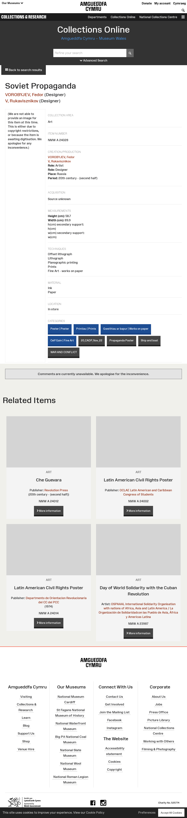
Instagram (114, 728)
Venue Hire (26, 749)
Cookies (114, 761)
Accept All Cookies (171, 812)
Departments (97, 17)
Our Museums (11, 3)
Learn (26, 718)
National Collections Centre (158, 17)
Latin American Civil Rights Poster (138, 479)
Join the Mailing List (114, 712)
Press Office (158, 712)
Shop (26, 741)
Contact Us (114, 696)
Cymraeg (179, 3)
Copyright (114, 769)
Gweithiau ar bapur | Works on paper (125, 328)
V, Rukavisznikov (21, 100)
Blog (26, 725)
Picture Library (158, 720)
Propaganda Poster (121, 340)
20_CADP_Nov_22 (91, 340)
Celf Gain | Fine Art (62, 340)
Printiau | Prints (86, 328)
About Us (158, 696)
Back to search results (25, 70)
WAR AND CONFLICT (63, 352)
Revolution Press (56, 490)
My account (162, 3)
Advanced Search (94, 60)
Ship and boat (149, 340)
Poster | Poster (59, 328)
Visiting (26, 696)
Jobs (158, 704)
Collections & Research (23, 17)
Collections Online (123, 17)
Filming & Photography (158, 749)
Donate (147, 3)
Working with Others (158, 741)
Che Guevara (49, 479)
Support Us (26, 733)
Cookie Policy (95, 812)
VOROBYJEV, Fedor (24, 94)
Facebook (114, 720)
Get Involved (114, 704)
